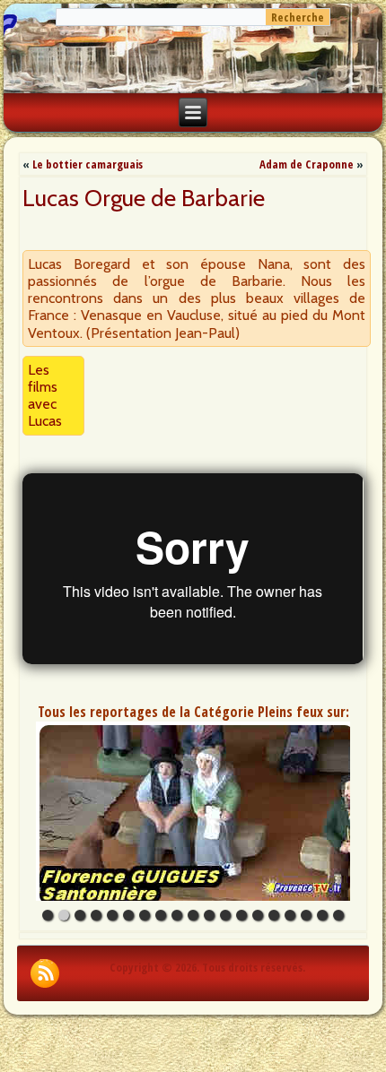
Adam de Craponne (306, 164)
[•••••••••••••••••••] (193, 811)
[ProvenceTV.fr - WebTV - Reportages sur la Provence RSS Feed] (45, 973)
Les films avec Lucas (45, 395)
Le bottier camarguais (87, 164)
